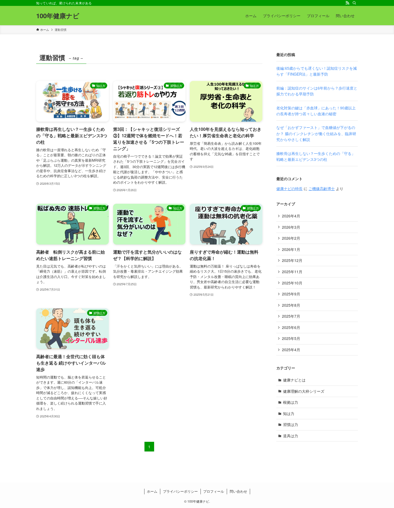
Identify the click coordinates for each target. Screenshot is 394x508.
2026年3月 (291, 227)
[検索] (354, 3)
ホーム (152, 491)
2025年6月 (291, 327)
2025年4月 (291, 349)
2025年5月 (291, 338)
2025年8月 (291, 305)
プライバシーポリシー (180, 491)
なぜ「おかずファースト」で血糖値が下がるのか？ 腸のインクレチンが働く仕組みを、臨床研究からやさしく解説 (316, 133)
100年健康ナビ (57, 15)
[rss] (347, 3)
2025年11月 (292, 271)
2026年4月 (291, 215)
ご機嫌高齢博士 (321, 188)
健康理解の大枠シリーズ (303, 391)
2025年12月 (292, 260)
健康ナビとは (294, 380)
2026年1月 (291, 249)
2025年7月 (291, 316)
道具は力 (290, 435)
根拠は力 (290, 402)
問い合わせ (238, 491)
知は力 (288, 413)
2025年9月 (291, 293)
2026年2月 (291, 238)
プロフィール (213, 491)
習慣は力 (290, 424)
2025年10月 (292, 282)
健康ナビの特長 (289, 188)
